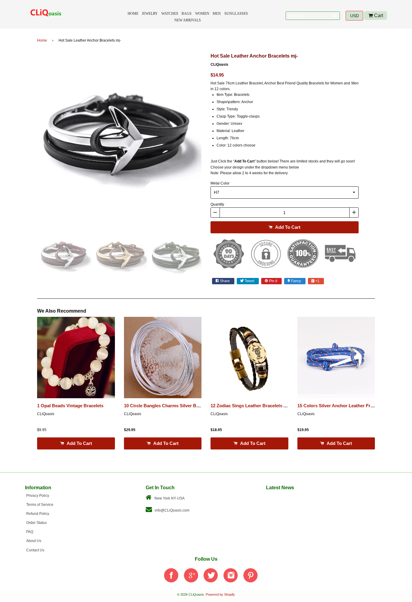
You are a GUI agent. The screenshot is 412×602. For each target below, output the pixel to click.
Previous (28, 137)
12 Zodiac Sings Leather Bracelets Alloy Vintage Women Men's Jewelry (285, 405)
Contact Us (35, 550)
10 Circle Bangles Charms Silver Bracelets (168, 405)
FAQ (29, 532)
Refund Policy (37, 514)
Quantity (217, 204)
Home (133, 13)
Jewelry (150, 13)
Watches (169, 13)
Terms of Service (39, 505)
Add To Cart (287, 227)
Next (210, 137)
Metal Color (220, 183)
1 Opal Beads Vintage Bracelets (70, 405)
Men (217, 13)
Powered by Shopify (220, 594)
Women (202, 13)
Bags (187, 13)
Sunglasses (236, 13)
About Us (33, 541)
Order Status (36, 523)
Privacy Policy (37, 495)
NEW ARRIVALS (187, 20)
